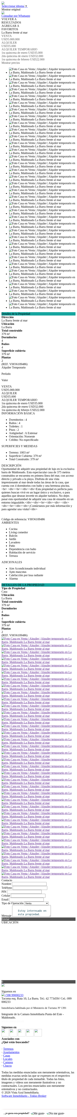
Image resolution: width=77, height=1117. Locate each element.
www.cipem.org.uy (12, 1020)
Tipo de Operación (12, 903)
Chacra (7, 1065)
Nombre (6, 883)
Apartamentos (11, 1052)
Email (4, 899)
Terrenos (8, 1048)
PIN (3, 891)
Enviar (5, 919)
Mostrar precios (10, 62)
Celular (5, 895)
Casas (6, 1055)
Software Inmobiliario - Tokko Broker (23, 1095)
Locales (7, 1058)
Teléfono (6, 887)
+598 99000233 (13, 995)
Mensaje (6, 915)
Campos (8, 1062)
